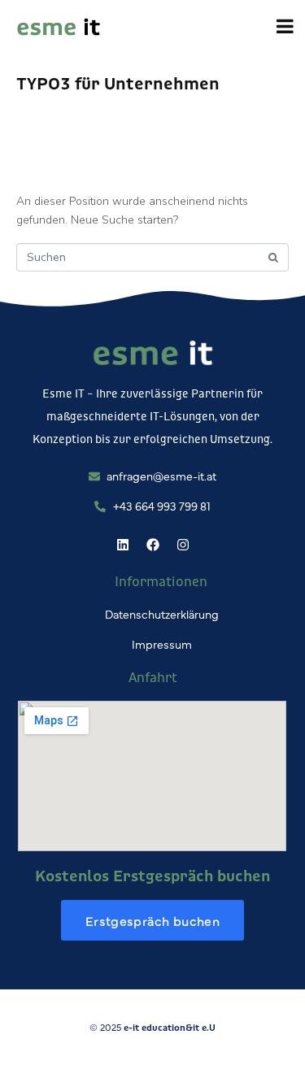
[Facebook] (153, 545)
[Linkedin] (123, 545)
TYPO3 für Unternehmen (118, 83)
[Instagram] (183, 545)
